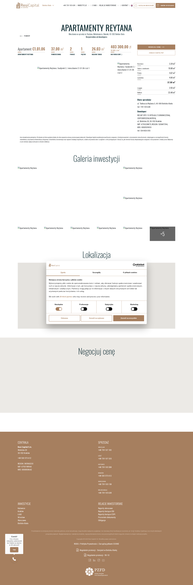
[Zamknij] (23, 534)
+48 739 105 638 (105, 493)
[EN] (131, 5)
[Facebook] (89, 560)
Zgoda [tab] (63, 273)
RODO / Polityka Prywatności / (86, 544)
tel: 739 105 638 (143, 107)
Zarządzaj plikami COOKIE (109, 544)
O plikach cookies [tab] (130, 273)
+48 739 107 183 (105, 450)
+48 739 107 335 (105, 458)
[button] (14, 559)
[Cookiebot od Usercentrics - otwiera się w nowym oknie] (134, 265)
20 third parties (66, 297)
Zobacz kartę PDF (156, 53)
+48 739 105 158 (105, 484)
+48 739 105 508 (105, 467)
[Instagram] (99, 560)
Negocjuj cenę (154, 47)
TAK (14, 550)
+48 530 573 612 (24, 458)
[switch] (84, 309)
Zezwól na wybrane (96, 318)
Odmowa (64, 318)
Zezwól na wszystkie (129, 318)
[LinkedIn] (94, 560)
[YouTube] (103, 560)
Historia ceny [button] (116, 54)
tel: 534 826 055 (143, 130)
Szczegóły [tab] (96, 273)
